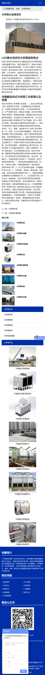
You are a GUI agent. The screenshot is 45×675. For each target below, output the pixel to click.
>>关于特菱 (26, 582)
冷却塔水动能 (21, 233)
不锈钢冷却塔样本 (22, 469)
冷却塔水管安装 (15, 213)
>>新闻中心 (6, 589)
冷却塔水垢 (13, 209)
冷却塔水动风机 (22, 244)
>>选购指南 (6, 592)
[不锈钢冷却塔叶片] (22, 431)
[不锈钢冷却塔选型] (22, 507)
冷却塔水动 (21, 254)
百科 (18, 8)
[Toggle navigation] (40, 3)
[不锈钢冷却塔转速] (22, 356)
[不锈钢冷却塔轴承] (22, 406)
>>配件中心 (26, 592)
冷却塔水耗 (21, 286)
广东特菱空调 (8, 8)
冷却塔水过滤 (21, 276)
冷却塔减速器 (9, 335)
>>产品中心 (6, 585)
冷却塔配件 (8, 330)
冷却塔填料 (8, 325)
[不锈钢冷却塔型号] (22, 532)
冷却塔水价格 (21, 297)
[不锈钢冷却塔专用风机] (22, 381)
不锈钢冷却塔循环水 (22, 494)
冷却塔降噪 (8, 320)
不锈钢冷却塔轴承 (22, 418)
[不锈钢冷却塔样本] (22, 457)
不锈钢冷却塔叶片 (22, 444)
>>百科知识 (26, 585)
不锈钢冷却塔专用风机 (22, 393)
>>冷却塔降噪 (6, 595)
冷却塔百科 (26, 8)
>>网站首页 (6, 582)
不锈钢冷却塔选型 (22, 519)
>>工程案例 (26, 589)
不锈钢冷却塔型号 (22, 544)
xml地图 (36, 668)
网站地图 (30, 668)
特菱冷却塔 (6, 3)
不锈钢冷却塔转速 (22, 368)
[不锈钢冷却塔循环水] (22, 482)
